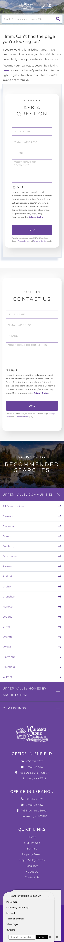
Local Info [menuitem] (32, 866)
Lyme (6, 626)
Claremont (10, 526)
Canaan (8, 516)
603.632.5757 (43, 6)
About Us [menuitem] (32, 871)
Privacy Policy (36, 217)
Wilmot (7, 677)
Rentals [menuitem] (32, 848)
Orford (7, 647)
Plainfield (9, 667)
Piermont (9, 657)
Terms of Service (40, 241)
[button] (58, 19)
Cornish (8, 536)
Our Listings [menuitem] (32, 843)
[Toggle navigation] (58, 6)
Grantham (9, 596)
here (5, 70)
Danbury (8, 546)
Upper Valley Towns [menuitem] (32, 860)
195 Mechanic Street (34, 813)
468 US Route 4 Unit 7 (34, 775)
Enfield (7, 576)
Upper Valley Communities (28, 494)
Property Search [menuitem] (32, 854)
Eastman (8, 566)
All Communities (13, 506)
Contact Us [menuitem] (32, 877)
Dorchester (10, 556)
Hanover (8, 606)
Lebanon (8, 616)
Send (32, 230)
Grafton (7, 586)
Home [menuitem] (32, 837)
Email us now (34, 767)
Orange (7, 636)
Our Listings (14, 708)
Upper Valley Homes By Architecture (24, 692)
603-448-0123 (34, 799)
